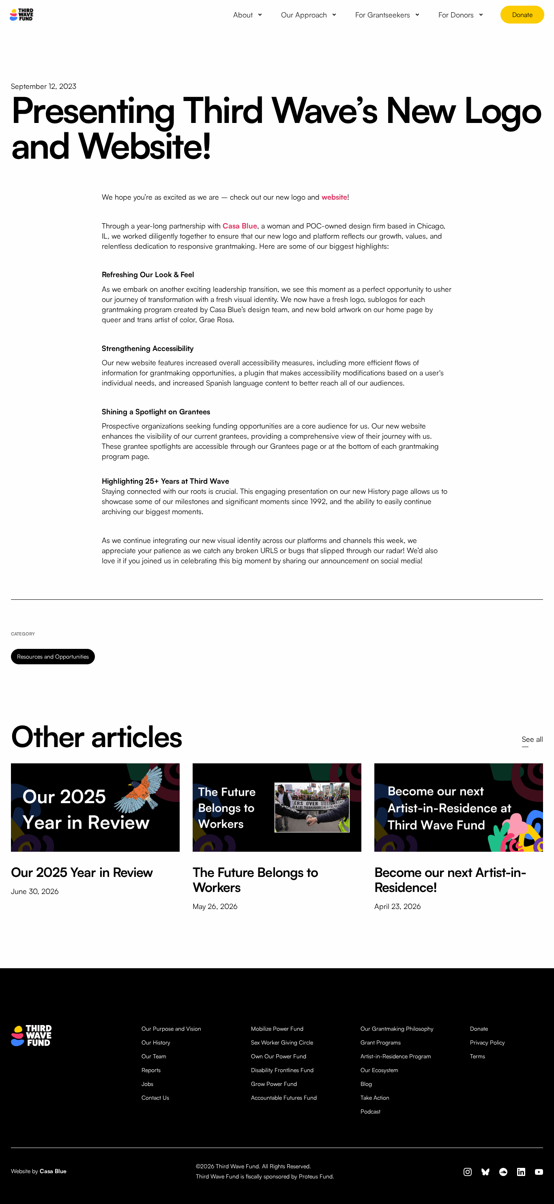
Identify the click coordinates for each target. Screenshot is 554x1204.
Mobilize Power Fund (277, 1028)
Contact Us (155, 1097)
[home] (21, 15)
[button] (249, 14)
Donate (522, 15)
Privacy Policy (487, 1042)
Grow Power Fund (274, 1083)
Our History (156, 1042)
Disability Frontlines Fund (282, 1069)
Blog (366, 1083)
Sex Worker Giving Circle (282, 1042)
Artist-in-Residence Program (396, 1056)
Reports (151, 1069)
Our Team (154, 1056)
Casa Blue (240, 225)
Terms (477, 1056)
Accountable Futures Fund (284, 1097)
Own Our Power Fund (278, 1056)
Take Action (375, 1097)
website (334, 196)
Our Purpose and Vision (171, 1028)
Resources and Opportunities (53, 656)
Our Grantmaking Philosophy (397, 1028)
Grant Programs (381, 1042)
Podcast (370, 1111)
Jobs (147, 1083)
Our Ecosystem (379, 1069)
